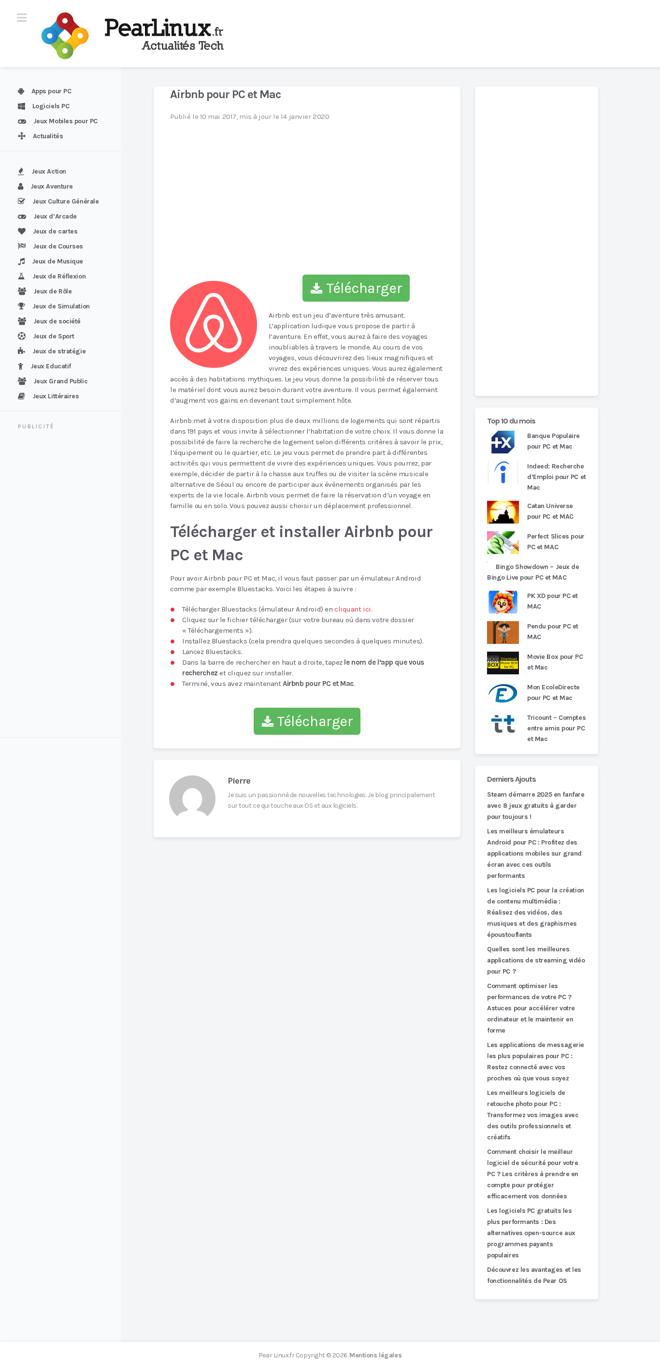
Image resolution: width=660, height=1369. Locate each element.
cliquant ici (352, 609)
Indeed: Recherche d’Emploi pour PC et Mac (556, 477)
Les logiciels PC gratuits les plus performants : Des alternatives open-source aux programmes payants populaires (531, 1233)
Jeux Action (48, 171)
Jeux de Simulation (61, 306)
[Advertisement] (66, 585)
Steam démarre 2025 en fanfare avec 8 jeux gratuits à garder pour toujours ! (535, 805)
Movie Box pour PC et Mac (555, 662)
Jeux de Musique (57, 261)
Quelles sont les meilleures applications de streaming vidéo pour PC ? (536, 960)
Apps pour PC (51, 91)
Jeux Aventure (51, 186)
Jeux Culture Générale (65, 201)
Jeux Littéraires (55, 396)
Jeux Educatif (50, 366)
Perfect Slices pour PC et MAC (556, 541)
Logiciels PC (51, 106)
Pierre (239, 780)
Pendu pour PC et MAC (552, 631)
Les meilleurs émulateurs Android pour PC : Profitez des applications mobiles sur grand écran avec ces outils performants (534, 853)
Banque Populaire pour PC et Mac (553, 441)
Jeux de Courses (58, 246)
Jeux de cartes (55, 231)
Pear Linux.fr (276, 1355)
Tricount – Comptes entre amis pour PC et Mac (556, 728)
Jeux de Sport (53, 336)
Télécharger (362, 288)
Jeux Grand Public (60, 381)
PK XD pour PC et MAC (552, 601)
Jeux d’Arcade (55, 216)
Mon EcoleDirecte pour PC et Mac (553, 692)
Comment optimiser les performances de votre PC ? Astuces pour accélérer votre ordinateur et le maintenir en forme (531, 1008)
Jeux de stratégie (59, 351)
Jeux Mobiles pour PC (65, 121)
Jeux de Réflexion (59, 276)
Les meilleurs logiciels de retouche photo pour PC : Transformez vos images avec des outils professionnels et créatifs (532, 1115)
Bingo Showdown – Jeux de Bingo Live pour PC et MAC (533, 572)
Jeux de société (57, 321)
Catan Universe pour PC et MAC (550, 511)
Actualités (48, 136)
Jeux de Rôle (52, 291)
